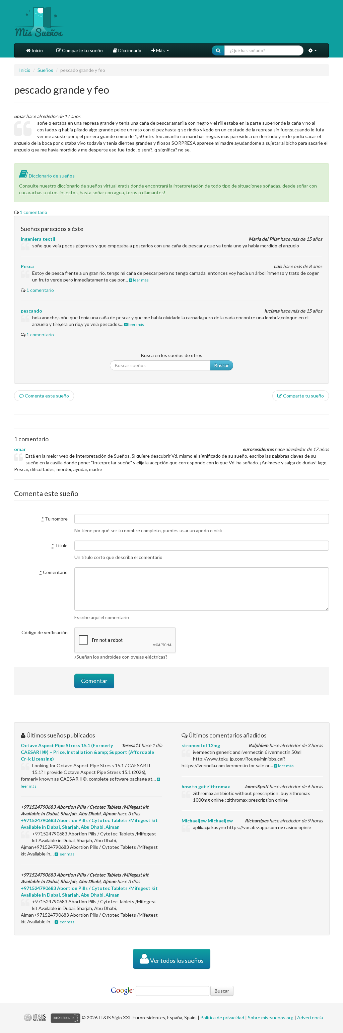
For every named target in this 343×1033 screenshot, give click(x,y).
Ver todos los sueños (176, 960)
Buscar (221, 365)
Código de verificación (44, 632)
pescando (31, 311)
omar (20, 449)
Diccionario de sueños (51, 176)
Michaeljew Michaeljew (207, 820)
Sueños (45, 70)
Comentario (54, 572)
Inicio (36, 50)
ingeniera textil (38, 239)
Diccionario (129, 50)
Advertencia (310, 1017)
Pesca (27, 266)
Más (160, 50)
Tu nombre (55, 519)
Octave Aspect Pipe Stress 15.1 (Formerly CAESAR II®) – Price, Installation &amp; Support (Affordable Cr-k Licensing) (87, 752)
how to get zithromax (206, 786)
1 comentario (33, 212)
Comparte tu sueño (82, 50)
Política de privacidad (222, 1017)
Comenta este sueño (46, 395)
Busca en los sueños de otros (171, 355)
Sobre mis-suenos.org (270, 1017)
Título (60, 545)
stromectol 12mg (201, 745)
